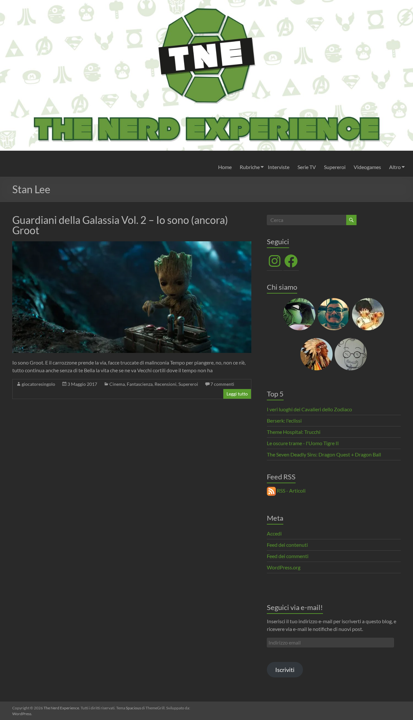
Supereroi (335, 167)
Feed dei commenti (287, 556)
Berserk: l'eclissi (284, 420)
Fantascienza (140, 384)
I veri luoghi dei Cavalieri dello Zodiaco (309, 409)
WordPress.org (283, 567)
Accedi (274, 533)
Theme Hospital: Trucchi (293, 432)
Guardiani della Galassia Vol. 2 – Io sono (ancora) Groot (120, 225)
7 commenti (222, 384)
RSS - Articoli (291, 490)
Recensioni (165, 384)
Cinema (117, 384)
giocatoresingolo (38, 384)
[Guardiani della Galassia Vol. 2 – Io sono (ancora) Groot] (131, 244)
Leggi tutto (237, 393)
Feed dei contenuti (287, 545)
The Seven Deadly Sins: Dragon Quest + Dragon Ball (324, 454)
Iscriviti (285, 669)
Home (225, 167)
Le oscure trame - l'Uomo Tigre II (303, 443)
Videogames (367, 167)
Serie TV (306, 167)
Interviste (278, 167)
